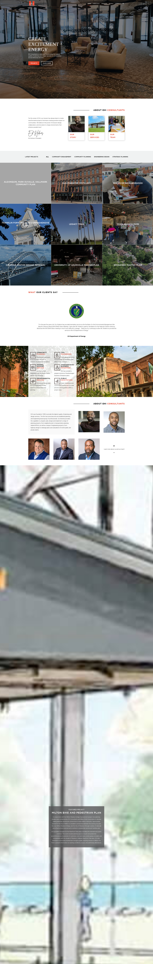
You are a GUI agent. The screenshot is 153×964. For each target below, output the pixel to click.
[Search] (123, 3)
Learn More (47, 63)
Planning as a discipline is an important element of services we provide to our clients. (40, 358)
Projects (34, 63)
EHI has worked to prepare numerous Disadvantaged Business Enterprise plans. (64, 371)
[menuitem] (89, 3)
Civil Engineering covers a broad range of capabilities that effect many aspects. (64, 358)
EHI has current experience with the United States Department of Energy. (40, 371)
